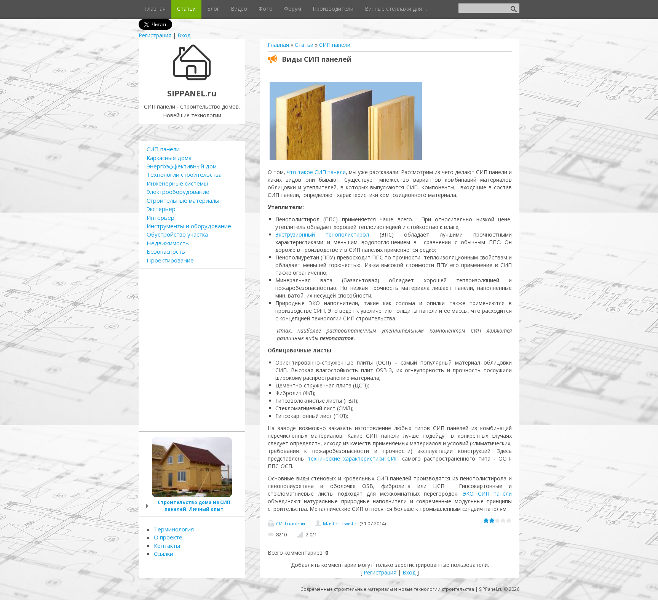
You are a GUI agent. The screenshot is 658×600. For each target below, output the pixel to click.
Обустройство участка (177, 234)
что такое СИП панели (316, 172)
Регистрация (155, 35)
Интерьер (160, 217)
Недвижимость (168, 243)
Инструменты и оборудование (189, 226)
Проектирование (170, 260)
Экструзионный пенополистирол (322, 234)
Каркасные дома (169, 158)
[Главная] (192, 79)
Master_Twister (340, 523)
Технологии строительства (184, 174)
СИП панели (334, 44)
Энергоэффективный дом (182, 166)
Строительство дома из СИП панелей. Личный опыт (194, 505)
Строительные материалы (183, 200)
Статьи (304, 44)
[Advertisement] (192, 349)
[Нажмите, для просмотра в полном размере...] (346, 159)
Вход (183, 35)
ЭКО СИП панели (487, 493)
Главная (278, 44)
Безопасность (166, 251)
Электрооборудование (178, 191)
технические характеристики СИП (353, 458)
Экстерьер (161, 209)
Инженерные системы (177, 183)
